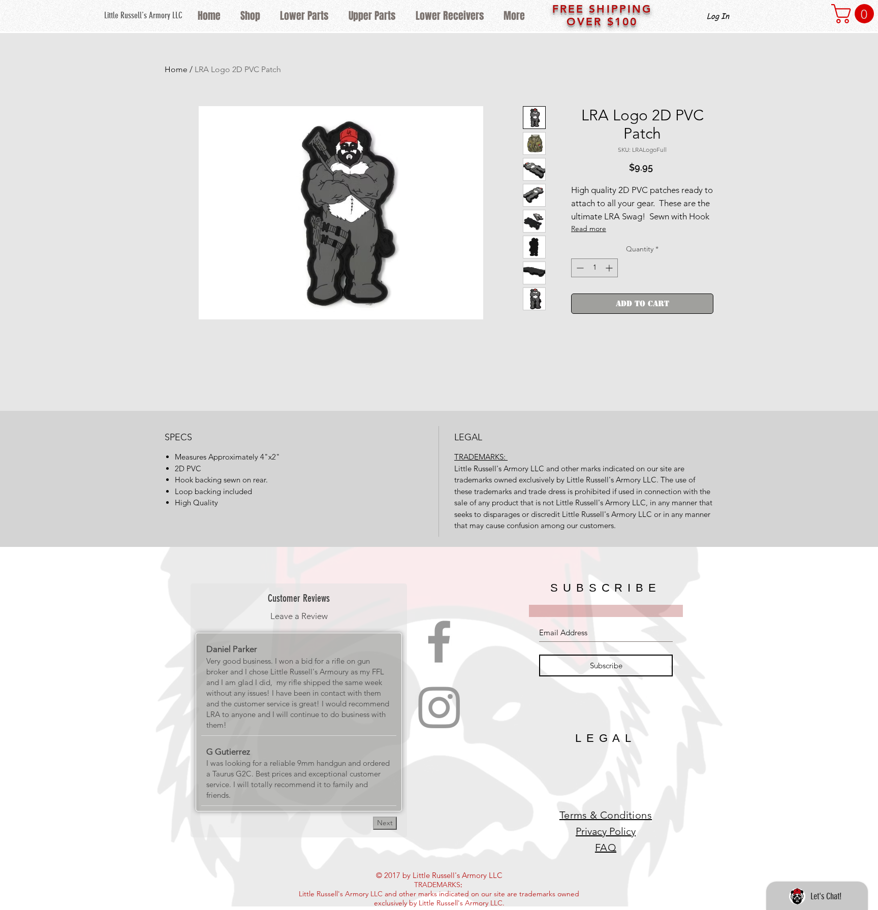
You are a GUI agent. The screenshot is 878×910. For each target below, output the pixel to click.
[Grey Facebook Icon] (439, 641)
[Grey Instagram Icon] (439, 707)
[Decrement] (579, 268)
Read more (588, 228)
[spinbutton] (594, 268)
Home (176, 69)
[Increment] (610, 268)
